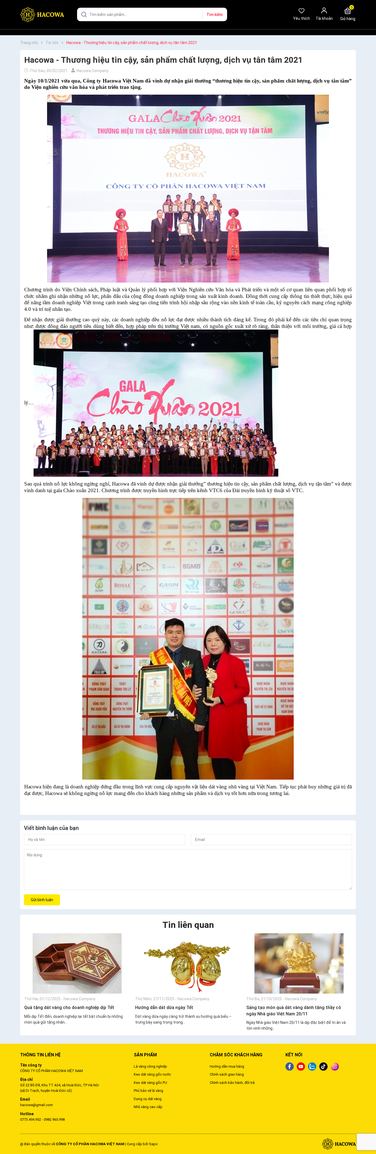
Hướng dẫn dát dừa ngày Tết (164, 1007)
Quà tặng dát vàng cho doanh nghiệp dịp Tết (69, 1007)
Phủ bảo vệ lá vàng (148, 1091)
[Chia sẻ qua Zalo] (312, 1066)
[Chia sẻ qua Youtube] (301, 1066)
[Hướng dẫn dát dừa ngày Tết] (188, 963)
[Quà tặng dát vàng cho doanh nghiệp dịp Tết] (77, 963)
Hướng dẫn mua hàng (227, 1066)
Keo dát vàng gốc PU (150, 1083)
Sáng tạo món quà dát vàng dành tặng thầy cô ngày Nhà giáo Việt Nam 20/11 (293, 1010)
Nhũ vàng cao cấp (148, 1107)
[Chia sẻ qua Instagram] (335, 1066)
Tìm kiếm (214, 14)
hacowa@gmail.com (36, 1105)
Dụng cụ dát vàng (148, 1099)
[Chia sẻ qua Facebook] (289, 1066)
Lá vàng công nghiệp (150, 1066)
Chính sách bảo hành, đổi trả (232, 1083)
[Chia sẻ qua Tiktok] (323, 1066)
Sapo (153, 1144)
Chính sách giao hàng (227, 1074)
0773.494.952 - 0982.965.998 (42, 1119)
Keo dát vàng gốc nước (152, 1074)
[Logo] (339, 1144)
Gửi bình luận (42, 900)
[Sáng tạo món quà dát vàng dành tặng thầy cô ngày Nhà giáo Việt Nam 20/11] (299, 963)
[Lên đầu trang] (367, 1137)
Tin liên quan (188, 925)
